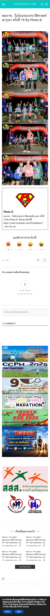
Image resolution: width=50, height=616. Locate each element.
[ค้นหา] (46, 4)
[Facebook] (38, 260)
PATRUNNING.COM (25, 4)
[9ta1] (25, 386)
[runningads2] (25, 503)
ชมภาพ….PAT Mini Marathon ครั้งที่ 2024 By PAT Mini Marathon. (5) (36, 540)
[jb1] (25, 370)
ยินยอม (7, 612)
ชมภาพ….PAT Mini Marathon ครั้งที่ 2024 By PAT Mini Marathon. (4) (12, 554)
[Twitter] (44, 260)
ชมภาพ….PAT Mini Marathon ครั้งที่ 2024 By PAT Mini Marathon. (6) (12, 540)
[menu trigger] (4, 4)
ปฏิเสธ (19, 612)
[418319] (25, 441)
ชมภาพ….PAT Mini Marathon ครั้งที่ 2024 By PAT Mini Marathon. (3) (36, 554)
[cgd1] (25, 353)
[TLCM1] (25, 402)
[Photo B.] (25, 209)
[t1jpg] (25, 418)
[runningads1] (25, 479)
